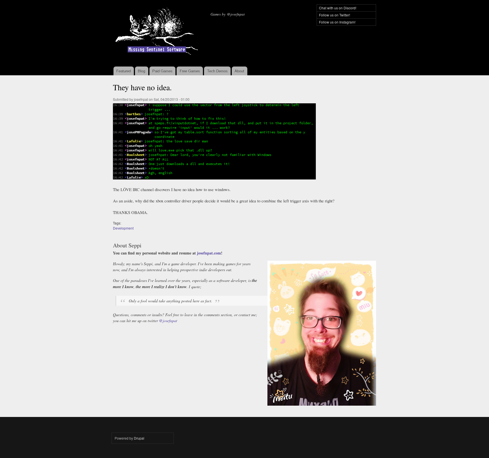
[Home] (157, 33)
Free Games (190, 71)
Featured (123, 71)
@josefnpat (168, 320)
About (239, 71)
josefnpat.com (209, 253)
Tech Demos (217, 71)
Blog (141, 71)
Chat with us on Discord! (337, 7)
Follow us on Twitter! (334, 14)
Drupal (139, 438)
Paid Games (162, 71)
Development (123, 228)
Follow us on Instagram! (337, 22)
